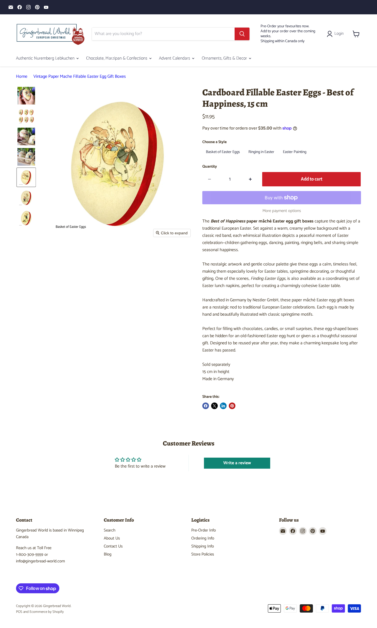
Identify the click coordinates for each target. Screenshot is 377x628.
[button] (336, 34)
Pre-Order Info (203, 530)
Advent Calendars (175, 58)
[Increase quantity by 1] (250, 179)
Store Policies (202, 554)
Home (21, 76)
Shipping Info (202, 546)
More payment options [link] (281, 210)
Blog (107, 554)
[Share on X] (214, 405)
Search (109, 530)
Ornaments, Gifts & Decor (225, 58)
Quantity (209, 167)
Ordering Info (202, 538)
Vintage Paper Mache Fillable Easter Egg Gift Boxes (79, 76)
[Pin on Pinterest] (232, 405)
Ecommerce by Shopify (47, 612)
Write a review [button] (237, 463)
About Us (112, 538)
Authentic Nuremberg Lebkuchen (46, 58)
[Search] (242, 34)
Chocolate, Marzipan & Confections (117, 58)
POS (19, 612)
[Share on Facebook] (205, 405)
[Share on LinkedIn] (223, 405)
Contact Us (113, 546)
